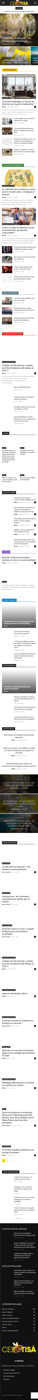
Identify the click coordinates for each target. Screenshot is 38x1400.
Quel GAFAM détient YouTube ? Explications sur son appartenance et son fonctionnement (25, 419)
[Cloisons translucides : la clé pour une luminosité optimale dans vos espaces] (7, 699)
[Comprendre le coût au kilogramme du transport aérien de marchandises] (19, 616)
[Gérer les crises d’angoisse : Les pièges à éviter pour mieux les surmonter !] (7, 1283)
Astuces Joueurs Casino (8, 186)
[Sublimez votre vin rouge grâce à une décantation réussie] (7, 532)
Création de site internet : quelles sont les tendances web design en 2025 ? (18, 368)
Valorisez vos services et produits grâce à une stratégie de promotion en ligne (18, 1053)
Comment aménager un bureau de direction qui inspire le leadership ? (18, 102)
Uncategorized (6, 98)
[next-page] (6, 159)
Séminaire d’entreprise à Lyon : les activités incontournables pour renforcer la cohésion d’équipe (24, 141)
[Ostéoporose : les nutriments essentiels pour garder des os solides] (15, 56)
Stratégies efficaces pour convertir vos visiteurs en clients (18, 1083)
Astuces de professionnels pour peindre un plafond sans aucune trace (24, 130)
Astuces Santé (7, 35)
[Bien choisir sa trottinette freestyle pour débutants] (7, 259)
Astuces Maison (6, 1146)
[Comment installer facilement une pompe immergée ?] (19, 681)
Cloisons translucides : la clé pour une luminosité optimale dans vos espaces (24, 699)
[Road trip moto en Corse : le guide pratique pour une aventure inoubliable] (19, 823)
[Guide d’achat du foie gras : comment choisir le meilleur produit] (7, 500)
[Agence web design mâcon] (7, 389)
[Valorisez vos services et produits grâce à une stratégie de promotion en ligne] (19, 1039)
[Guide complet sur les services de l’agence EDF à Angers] (7, 121)
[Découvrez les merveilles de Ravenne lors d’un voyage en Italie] (7, 1235)
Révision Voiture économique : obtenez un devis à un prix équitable (19, 558)
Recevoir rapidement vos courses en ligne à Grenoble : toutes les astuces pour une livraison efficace (24, 1245)
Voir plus (18, 1218)
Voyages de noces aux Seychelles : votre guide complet (27, 452)
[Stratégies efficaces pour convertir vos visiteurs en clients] (7, 409)
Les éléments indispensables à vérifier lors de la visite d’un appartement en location (23, 1255)
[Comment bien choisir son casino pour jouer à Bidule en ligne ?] (7, 279)
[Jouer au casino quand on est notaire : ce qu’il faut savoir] (7, 269)
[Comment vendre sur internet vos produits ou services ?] (7, 399)
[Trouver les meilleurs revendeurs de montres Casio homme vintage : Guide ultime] (7, 656)
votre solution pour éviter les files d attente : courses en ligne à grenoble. (24, 521)
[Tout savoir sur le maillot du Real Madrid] (28, 470)
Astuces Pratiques (19, 817)
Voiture (4, 581)
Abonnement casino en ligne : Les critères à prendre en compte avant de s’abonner (25, 1272)
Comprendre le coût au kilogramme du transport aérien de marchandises (19, 622)
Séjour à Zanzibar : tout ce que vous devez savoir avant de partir (10, 479)
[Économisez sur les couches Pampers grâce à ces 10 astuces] (7, 310)
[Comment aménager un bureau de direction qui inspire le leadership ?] (19, 86)
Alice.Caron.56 (6, 872)
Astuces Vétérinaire (5, 323)
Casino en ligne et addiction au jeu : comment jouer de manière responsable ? (18, 230)
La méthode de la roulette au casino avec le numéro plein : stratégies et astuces (19, 192)
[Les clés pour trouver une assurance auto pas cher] (7, 634)
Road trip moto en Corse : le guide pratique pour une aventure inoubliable (18, 931)
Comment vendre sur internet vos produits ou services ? (17, 1021)
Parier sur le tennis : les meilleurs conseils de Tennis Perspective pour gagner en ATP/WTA (19, 750)
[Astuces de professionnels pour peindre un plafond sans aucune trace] (7, 131)
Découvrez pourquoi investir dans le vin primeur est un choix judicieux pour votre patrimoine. (25, 542)
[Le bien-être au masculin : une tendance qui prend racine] (19, 29)
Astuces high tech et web (9, 362)
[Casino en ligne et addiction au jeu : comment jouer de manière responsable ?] (19, 216)
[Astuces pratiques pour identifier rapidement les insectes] (7, 320)
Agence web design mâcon (22, 387)
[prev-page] (3, 159)
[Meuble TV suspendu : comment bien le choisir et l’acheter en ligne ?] (7, 152)
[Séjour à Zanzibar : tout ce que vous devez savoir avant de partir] (10, 470)
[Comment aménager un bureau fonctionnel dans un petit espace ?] (7, 719)
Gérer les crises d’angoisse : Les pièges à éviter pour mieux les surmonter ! (24, 1283)
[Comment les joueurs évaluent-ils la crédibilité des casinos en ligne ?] (7, 249)
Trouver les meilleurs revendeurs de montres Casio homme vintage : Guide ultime (25, 656)
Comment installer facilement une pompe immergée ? (17, 688)
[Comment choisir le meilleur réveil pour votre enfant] (7, 300)
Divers (4, 448)
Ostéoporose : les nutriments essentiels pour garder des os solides (16, 899)
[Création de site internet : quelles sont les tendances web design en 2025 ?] (19, 350)
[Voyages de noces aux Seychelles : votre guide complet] (28, 443)
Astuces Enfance (7, 303)
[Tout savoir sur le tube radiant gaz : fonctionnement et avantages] (7, 709)
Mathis (4, 107)
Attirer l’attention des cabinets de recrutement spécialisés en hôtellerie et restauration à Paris (24, 509)
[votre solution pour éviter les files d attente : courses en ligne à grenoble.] (7, 521)
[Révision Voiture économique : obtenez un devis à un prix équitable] (19, 574)
